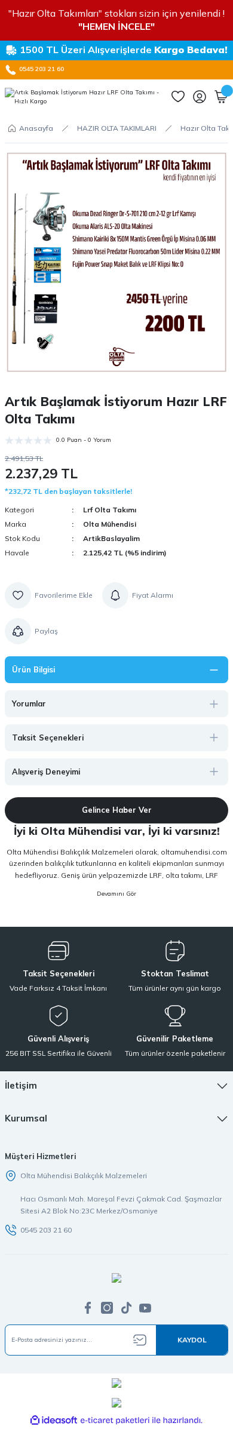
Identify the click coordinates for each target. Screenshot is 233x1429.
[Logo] (83, 97)
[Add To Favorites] (49, 595)
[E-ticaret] (115, 1420)
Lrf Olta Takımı (109, 509)
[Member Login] (199, 97)
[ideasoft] (54, 1420)
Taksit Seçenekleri (48, 737)
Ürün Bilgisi (33, 669)
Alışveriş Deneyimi (46, 771)
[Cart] (221, 97)
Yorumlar (29, 703)
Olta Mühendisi (109, 524)
